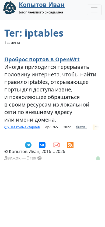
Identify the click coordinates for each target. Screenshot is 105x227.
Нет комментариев (24, 127)
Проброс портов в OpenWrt (42, 59)
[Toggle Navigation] (94, 10)
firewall (81, 127)
